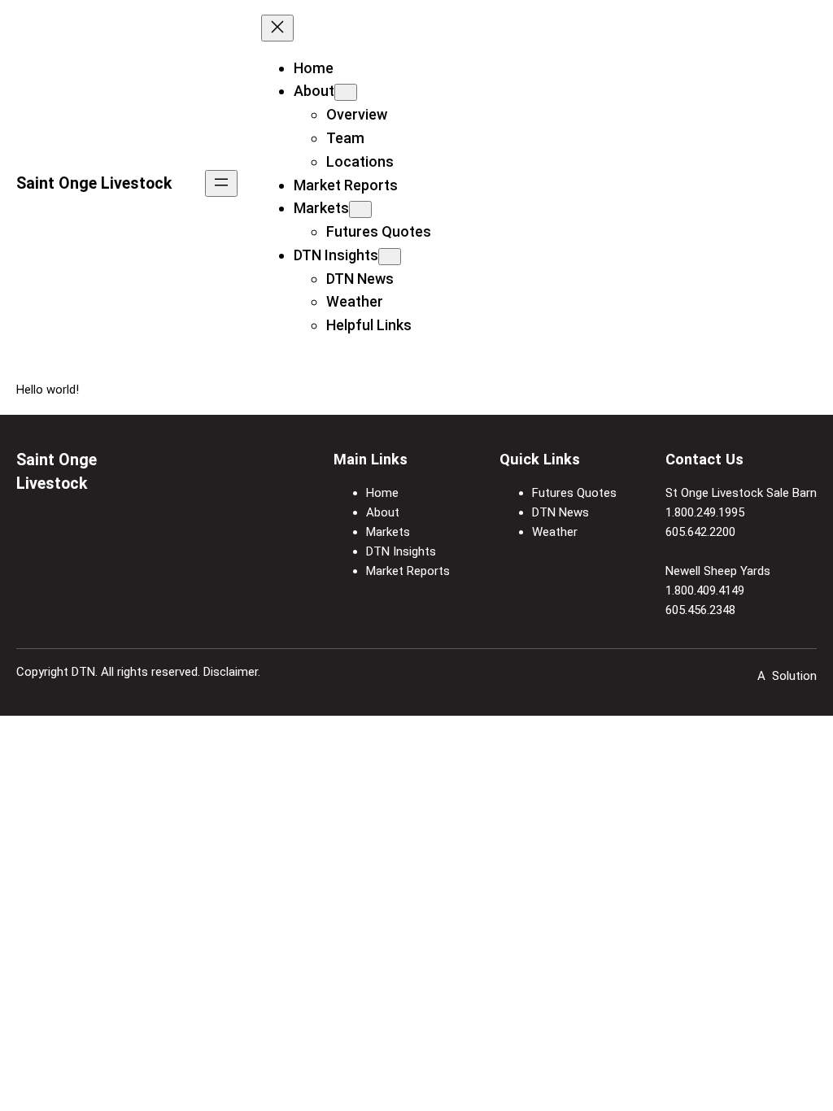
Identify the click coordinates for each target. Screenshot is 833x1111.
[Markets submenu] (360, 209)
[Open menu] (221, 183)
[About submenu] (345, 92)
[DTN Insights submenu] (389, 256)
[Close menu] (277, 28)
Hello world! (47, 389)
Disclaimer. (231, 671)
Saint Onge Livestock (94, 183)
